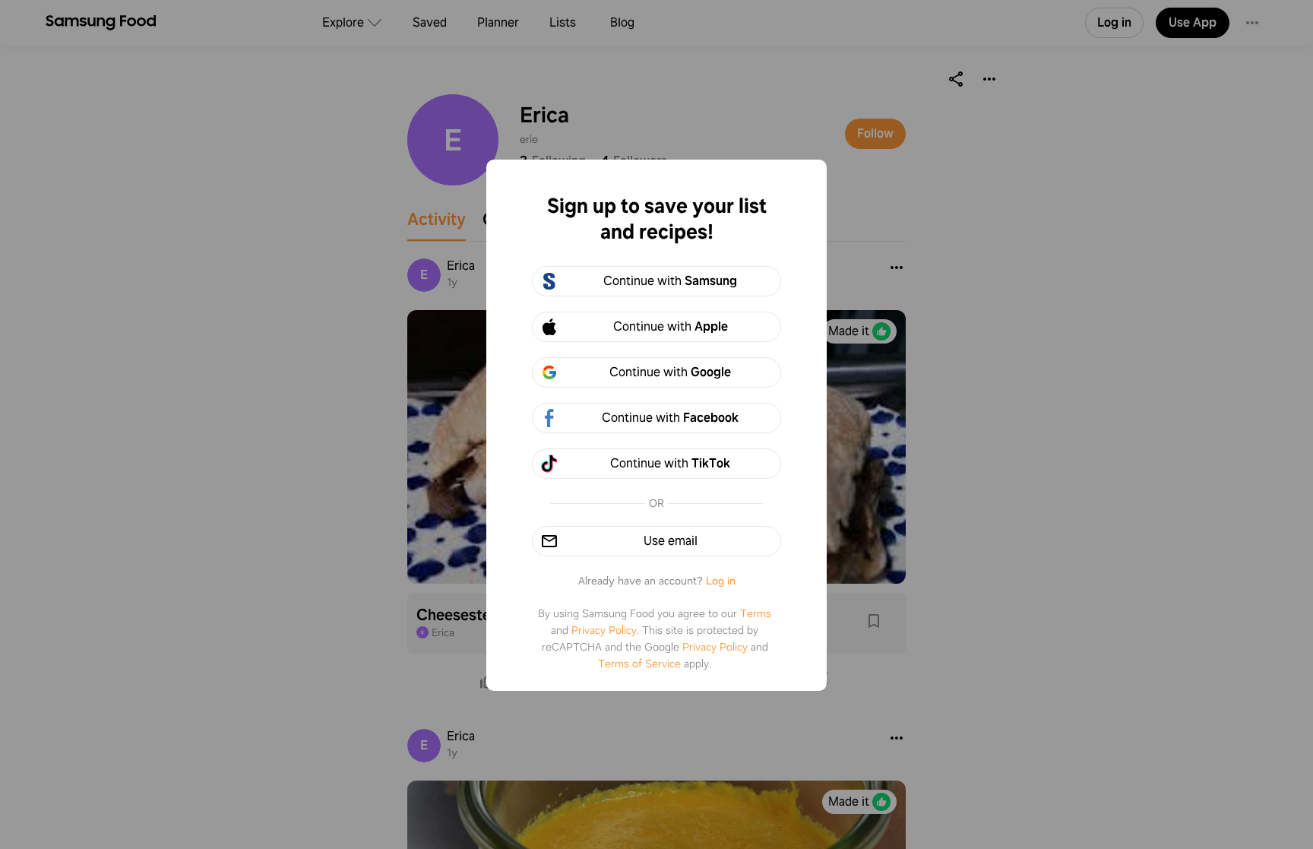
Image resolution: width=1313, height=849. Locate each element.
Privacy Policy (604, 630)
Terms (755, 613)
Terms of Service (639, 663)
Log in (721, 581)
